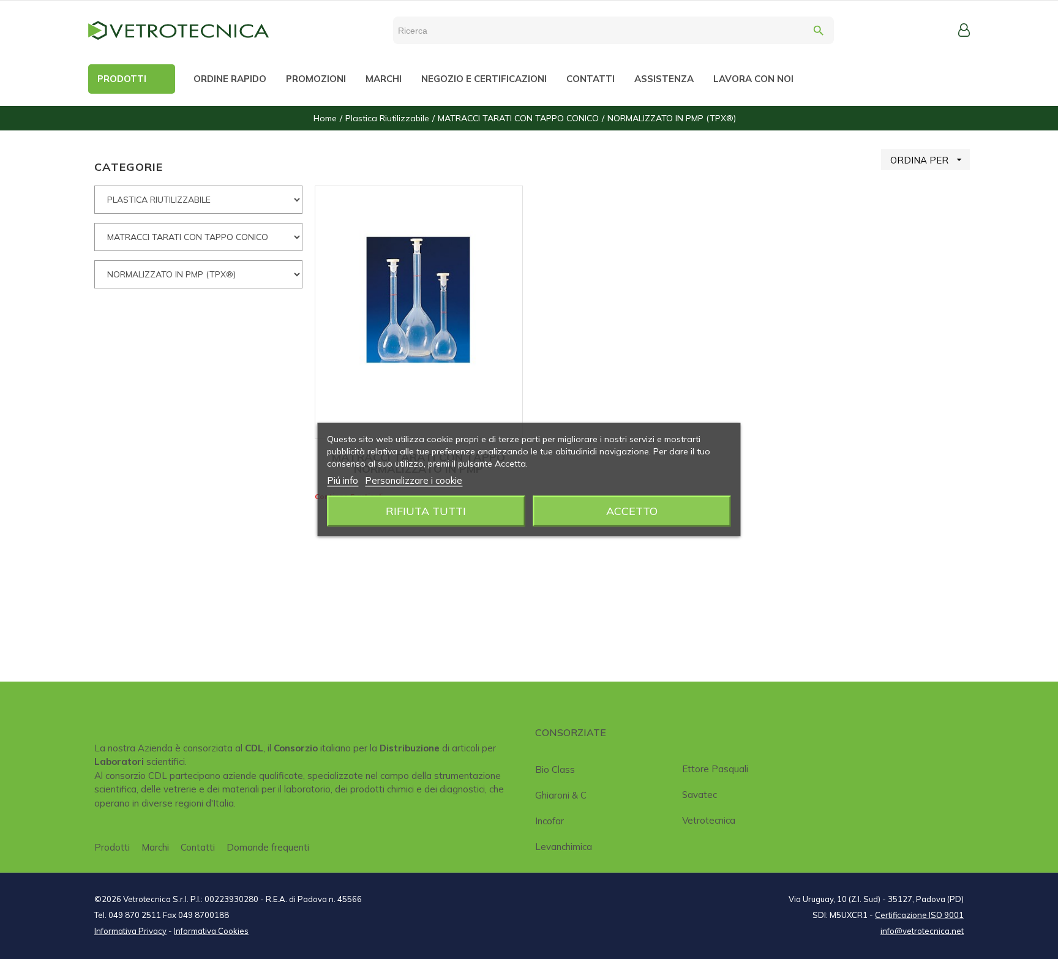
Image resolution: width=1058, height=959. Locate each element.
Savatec (699, 794)
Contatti (198, 847)
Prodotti (112, 847)
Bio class (555, 769)
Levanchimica (563, 846)
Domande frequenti (268, 847)
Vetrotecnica (708, 820)
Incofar (549, 821)
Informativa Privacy (130, 931)
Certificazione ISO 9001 (919, 915)
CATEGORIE (128, 167)
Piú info (342, 480)
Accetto (632, 511)
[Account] (964, 30)
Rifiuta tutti (426, 511)
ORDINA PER (927, 160)
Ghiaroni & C (561, 795)
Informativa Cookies (211, 931)
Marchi (155, 847)
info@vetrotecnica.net (922, 931)
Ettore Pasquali (715, 769)
